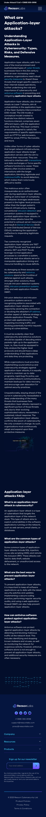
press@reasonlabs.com (23, 726)
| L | (37, 678)
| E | (17, 678)
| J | (31, 678)
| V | (28, 682)
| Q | (14, 682)
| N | (6, 682)
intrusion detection (27, 210)
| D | (14, 678)
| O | (9, 682)
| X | (34, 682)
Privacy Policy (23, 805)
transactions (35, 160)
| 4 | (23, 687)
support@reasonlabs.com (23, 723)
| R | (17, 682)
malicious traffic (12, 177)
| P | (12, 682)
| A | (6, 678)
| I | (28, 678)
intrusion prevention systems (24, 286)
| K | (34, 678)
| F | (20, 678)
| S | (20, 682)
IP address (35, 311)
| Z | (40, 682)
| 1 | (15, 687)
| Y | (37, 682)
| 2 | (17, 687)
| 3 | (20, 686)
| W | (31, 682)
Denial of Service (25, 224)
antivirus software (13, 93)
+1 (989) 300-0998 (28, 2)
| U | (26, 682)
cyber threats (33, 68)
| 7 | (26, 687)
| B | (9, 678)
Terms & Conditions (23, 808)
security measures (13, 79)
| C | (12, 678)
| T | (23, 682)
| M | (40, 678)
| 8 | (28, 686)
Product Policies (23, 801)
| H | (26, 678)
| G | (23, 678)
